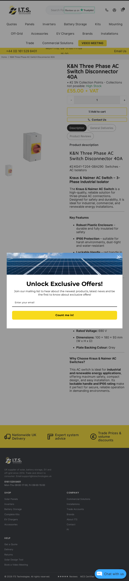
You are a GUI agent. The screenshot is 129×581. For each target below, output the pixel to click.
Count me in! (64, 315)
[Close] (118, 257)
